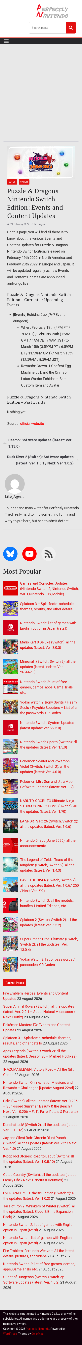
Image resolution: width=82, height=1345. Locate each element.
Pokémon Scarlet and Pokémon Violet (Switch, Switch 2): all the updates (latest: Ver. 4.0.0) (45, 766)
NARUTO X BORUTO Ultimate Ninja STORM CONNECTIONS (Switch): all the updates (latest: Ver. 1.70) (48, 806)
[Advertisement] (41, 87)
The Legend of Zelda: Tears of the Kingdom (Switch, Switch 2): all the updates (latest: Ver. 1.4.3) (47, 865)
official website (32, 423)
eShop (12, 182)
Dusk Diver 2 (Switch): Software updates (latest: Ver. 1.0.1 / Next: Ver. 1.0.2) (40, 460)
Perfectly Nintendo (37, 1328)
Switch (24, 182)
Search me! (71, 27)
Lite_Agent (40, 224)
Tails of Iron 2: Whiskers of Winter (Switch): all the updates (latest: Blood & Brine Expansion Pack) (39, 1211)
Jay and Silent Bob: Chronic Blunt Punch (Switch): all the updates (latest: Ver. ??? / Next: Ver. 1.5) (40, 1143)
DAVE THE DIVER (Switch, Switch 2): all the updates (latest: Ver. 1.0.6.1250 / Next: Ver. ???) (49, 885)
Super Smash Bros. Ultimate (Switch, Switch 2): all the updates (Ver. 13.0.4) (49, 944)
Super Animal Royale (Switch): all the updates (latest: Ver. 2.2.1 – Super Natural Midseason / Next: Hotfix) (39, 1011)
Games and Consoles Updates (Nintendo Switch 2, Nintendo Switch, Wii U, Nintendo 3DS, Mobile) (49, 588)
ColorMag (37, 1333)
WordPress (10, 1333)
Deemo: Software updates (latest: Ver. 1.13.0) (40, 443)
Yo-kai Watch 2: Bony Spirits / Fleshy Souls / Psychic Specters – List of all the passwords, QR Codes (49, 707)
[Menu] (6, 41)
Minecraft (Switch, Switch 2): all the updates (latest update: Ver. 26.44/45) (48, 666)
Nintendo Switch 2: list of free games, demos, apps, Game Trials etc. (46, 687)
